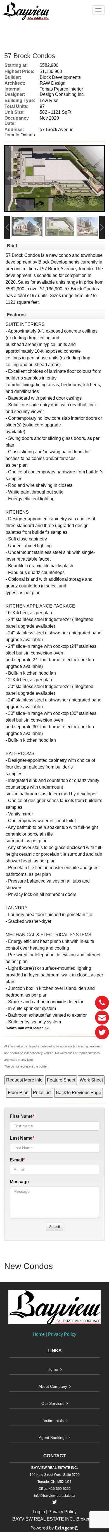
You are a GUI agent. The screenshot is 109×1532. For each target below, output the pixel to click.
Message (19, 1181)
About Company (53, 1386)
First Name (21, 1116)
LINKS (54, 1350)
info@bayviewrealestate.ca (54, 1496)
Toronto (85, 268)
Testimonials (53, 1420)
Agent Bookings (53, 1437)
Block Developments (58, 262)
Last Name (21, 1138)
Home (39, 1334)
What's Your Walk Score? (25, 1028)
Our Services (52, 1403)
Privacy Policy (62, 1334)
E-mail (16, 1160)
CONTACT (54, 1456)
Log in (39, 1511)
